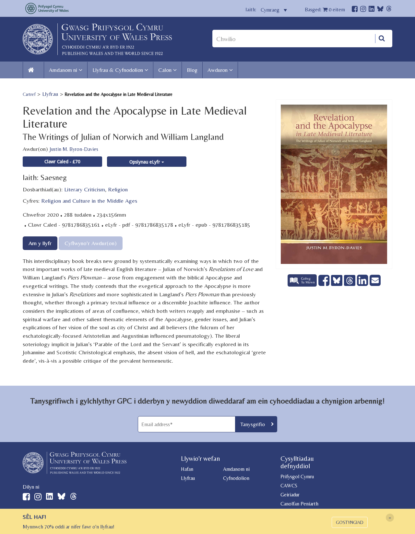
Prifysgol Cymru (297, 476)
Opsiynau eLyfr (145, 162)
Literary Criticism (84, 189)
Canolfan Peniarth (299, 504)
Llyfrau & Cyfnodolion (117, 70)
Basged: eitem (325, 9)
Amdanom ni (63, 70)
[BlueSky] (380, 10)
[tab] (40, 243)
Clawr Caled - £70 (62, 161)
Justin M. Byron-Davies (74, 149)
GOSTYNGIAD (349, 522)
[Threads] (389, 9)
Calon (165, 70)
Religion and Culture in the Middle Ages (89, 200)
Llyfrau (50, 93)
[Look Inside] (303, 284)
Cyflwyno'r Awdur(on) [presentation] (91, 243)
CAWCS (288, 486)
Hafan (187, 469)
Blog (192, 70)
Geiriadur (290, 495)
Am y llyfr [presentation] (40, 243)
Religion (118, 189)
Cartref (29, 94)
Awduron (218, 70)
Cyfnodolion (236, 478)
